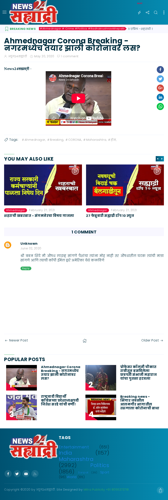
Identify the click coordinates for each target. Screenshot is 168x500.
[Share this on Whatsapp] (160, 106)
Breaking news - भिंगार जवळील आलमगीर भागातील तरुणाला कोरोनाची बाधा (140, 402)
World (72, 477)
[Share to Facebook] (160, 69)
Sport (104, 472)
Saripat (83, 472)
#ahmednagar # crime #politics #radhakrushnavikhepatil (82, 28)
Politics (99, 465)
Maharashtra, (96, 140)
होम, (114, 140)
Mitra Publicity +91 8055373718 (106, 490)
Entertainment (74, 447)
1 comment (70, 56)
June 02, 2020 (30, 248)
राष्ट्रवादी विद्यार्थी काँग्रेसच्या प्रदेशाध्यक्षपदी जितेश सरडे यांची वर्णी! (60, 401)
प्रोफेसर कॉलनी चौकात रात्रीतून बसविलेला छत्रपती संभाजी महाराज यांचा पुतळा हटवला (138, 373)
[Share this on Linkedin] (160, 97)
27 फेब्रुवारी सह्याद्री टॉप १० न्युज (28, 215)
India (65, 452)
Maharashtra (76, 459)
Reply (26, 268)
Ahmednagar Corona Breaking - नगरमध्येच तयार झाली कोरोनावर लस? (61, 373)
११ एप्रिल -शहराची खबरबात (145, 29)
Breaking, (57, 140)
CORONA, (75, 140)
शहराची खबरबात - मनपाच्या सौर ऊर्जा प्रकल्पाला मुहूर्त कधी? (124, 217)
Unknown (29, 243)
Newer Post (18, 340)
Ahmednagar (15, 210)
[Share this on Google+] (160, 88)
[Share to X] (160, 78)
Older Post (150, 340)
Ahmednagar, (35, 140)
